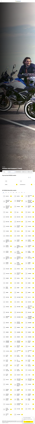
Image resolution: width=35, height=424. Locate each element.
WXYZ (21, 192)
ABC (3, 192)
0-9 (24, 192)
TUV (19, 192)
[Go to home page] (18, 1)
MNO (13, 192)
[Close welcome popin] (33, 417)
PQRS (16, 192)
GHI (8, 192)
